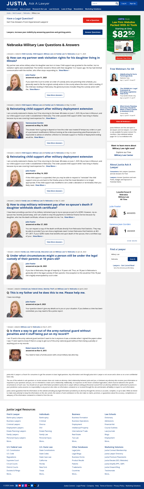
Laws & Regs (66, 9)
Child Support (38, 54)
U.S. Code (10, 453)
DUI (40, 428)
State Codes (44, 453)
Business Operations (80, 421)
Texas (41, 470)
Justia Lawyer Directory (114, 453)
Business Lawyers (14, 421)
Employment (77, 424)
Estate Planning (45, 431)
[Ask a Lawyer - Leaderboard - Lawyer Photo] (114, 213)
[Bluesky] (32, 485)
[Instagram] (26, 485)
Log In (124, 3)
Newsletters (78, 9)
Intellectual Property (80, 428)
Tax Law (75, 438)
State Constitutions (47, 450)
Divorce (42, 424)
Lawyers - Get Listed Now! (123, 265)
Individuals (44, 414)
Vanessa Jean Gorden (120, 224)
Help (97, 486)
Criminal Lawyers (13, 424)
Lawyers (113, 177)
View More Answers (54, 95)
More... (9, 441)
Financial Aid (109, 424)
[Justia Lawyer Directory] (38, 485)
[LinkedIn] (16, 485)
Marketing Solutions (93, 9)
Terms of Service (106, 486)
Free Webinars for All (122, 68)
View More (63, 70)
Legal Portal (80, 486)
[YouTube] (19, 485)
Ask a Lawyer (25, 9)
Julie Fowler (115, 206)
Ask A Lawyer (17, 13)
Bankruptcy (43, 417)
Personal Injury (45, 438)
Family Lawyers (13, 434)
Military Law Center (123, 155)
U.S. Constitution (13, 450)
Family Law (60, 54)
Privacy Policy (119, 486)
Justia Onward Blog (112, 467)
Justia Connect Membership (116, 450)
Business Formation (80, 417)
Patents (75, 464)
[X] (35, 485)
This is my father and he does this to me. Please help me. (47, 292)
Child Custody (27, 54)
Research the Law (40, 9)
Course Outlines (111, 428)
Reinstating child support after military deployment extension (51, 108)
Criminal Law (26, 289)
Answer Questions (92, 32)
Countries (76, 470)
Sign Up (133, 3)
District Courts (12, 467)
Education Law (46, 252)
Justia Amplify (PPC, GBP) (114, 464)
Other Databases (80, 447)
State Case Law (45, 457)
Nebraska (26, 13)
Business (76, 414)
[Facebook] (23, 485)
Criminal (42, 421)
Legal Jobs (76, 450)
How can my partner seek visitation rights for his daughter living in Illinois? (53, 59)
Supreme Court (13, 460)
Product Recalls (78, 460)
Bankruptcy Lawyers (15, 417)
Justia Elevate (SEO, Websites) (116, 460)
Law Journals (110, 431)
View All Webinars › (123, 121)
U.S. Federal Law (14, 447)
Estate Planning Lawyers (16, 431)
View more (132, 241)
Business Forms (78, 457)
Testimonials (110, 470)
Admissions (109, 421)
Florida (42, 464)
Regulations (11, 457)
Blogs (107, 434)
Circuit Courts (12, 464)
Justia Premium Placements (115, 457)
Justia (9, 13)
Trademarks (77, 467)
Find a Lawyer (12, 9)
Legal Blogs (76, 453)
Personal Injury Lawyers (16, 438)
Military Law (48, 54)
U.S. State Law (46, 447)
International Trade (80, 431)
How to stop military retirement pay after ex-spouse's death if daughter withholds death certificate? (49, 206)
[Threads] (29, 485)
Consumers (114, 171)
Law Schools (54, 9)
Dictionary (109, 417)
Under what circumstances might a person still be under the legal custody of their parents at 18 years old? (52, 257)
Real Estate (76, 434)
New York (43, 467)
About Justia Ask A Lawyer (120, 166)
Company (90, 486)
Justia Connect (69, 486)
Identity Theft (49, 289)
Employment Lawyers (15, 428)
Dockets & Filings (13, 470)
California (43, 460)
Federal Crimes (37, 289)
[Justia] (17, 3)
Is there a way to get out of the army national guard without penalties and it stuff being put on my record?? (49, 332)
